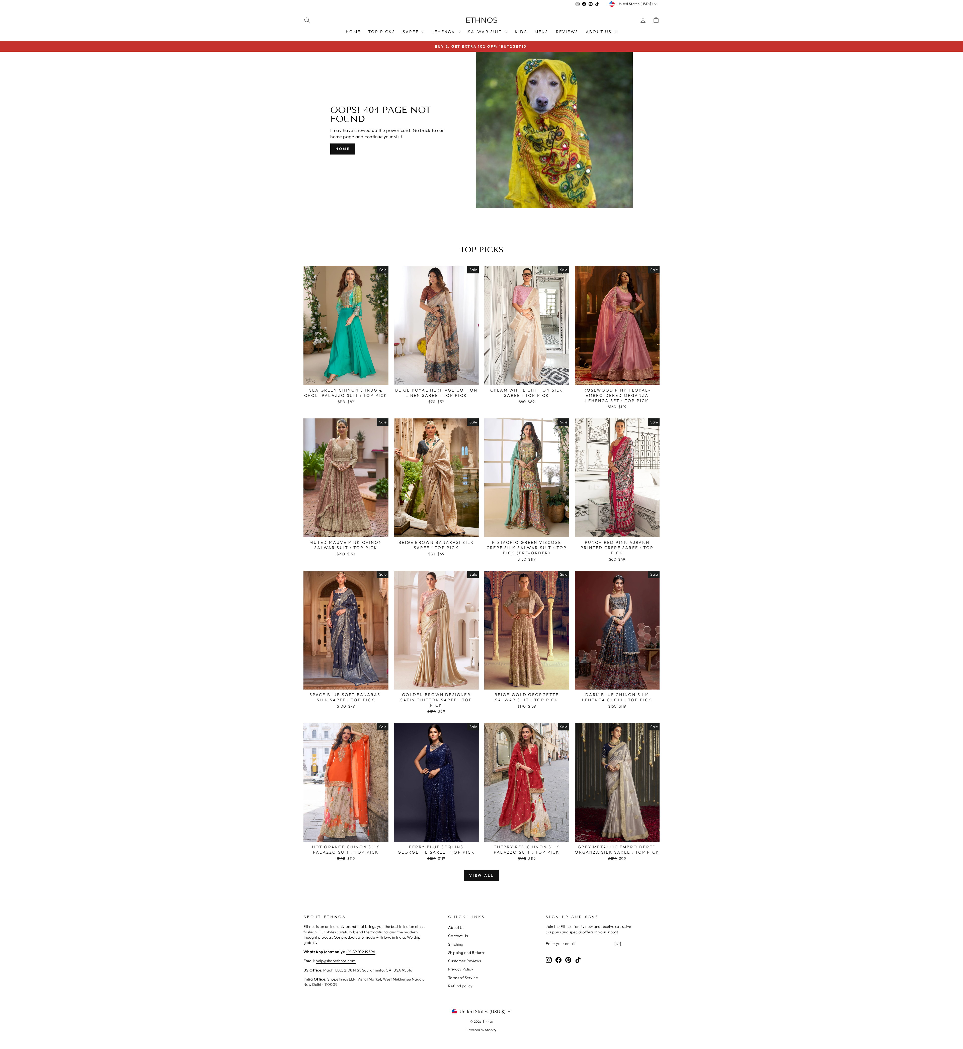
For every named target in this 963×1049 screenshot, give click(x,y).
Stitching (455, 944)
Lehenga (444, 31)
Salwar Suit (486, 31)
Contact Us (458, 935)
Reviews (567, 31)
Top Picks (381, 31)
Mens (541, 31)
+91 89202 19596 (360, 951)
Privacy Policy (460, 969)
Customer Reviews (464, 960)
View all (481, 875)
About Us (599, 31)
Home (353, 31)
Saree (411, 31)
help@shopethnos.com (336, 960)
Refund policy (460, 986)
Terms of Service (463, 977)
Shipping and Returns (467, 952)
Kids (521, 31)
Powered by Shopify (481, 1030)
